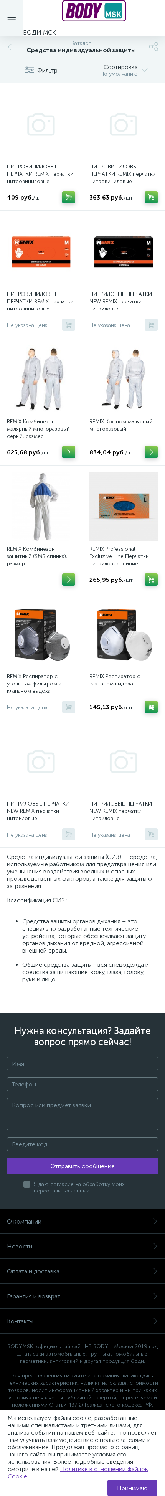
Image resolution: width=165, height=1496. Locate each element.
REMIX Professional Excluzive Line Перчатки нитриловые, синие (119, 556)
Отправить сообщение (82, 1166)
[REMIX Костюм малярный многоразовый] (123, 379)
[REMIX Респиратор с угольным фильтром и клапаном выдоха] (41, 634)
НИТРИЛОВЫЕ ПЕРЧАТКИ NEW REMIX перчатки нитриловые (120, 301)
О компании (24, 1221)
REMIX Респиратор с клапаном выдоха (114, 680)
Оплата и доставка (33, 1271)
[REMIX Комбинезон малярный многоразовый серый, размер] (41, 379)
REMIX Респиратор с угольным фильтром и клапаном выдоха (34, 683)
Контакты (20, 1321)
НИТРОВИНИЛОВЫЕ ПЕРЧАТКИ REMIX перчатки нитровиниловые (40, 174)
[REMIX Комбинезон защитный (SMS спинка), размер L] (41, 506)
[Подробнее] (68, 452)
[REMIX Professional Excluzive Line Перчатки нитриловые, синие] (123, 506)
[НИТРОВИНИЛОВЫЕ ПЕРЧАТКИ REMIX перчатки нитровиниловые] (41, 124)
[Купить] (68, 197)
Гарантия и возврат (33, 1296)
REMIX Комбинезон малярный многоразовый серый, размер (38, 428)
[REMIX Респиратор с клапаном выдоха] (123, 634)
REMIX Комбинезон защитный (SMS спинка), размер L (37, 556)
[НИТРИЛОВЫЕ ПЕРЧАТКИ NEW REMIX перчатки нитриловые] (123, 252)
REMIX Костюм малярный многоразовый (120, 425)
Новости (19, 1246)
